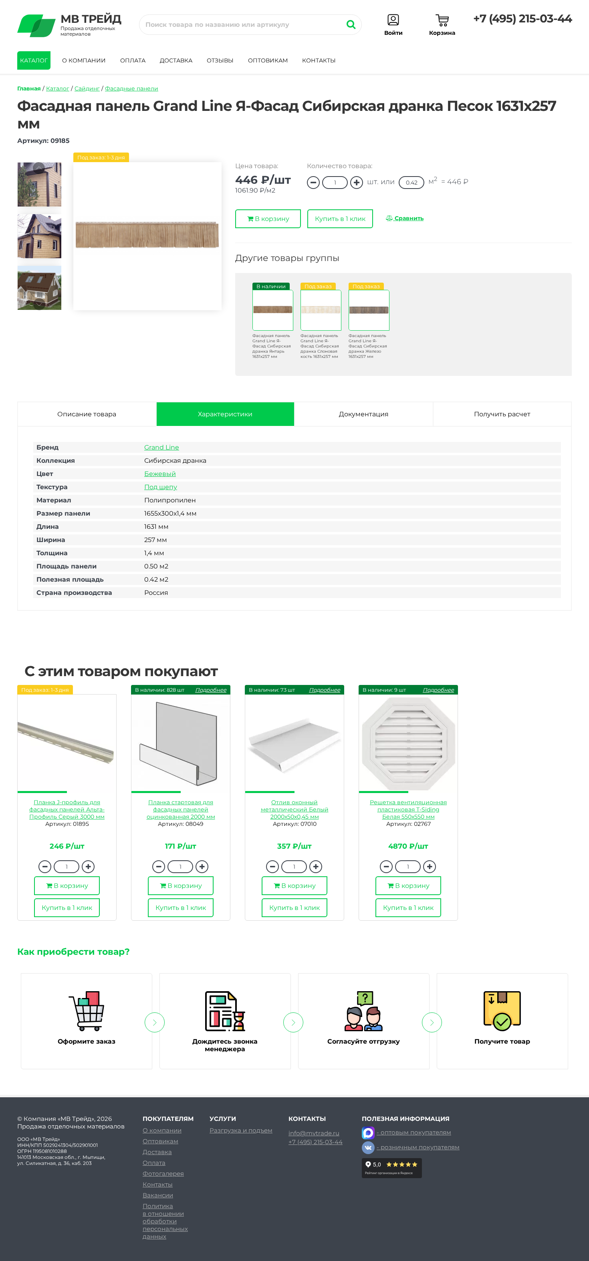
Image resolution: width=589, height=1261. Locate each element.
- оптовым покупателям (414, 1132)
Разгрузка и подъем (241, 1130)
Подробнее (210, 690)
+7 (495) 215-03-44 (522, 18)
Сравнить (408, 218)
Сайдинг (87, 88)
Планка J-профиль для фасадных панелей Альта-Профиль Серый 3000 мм (67, 809)
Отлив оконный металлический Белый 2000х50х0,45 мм (295, 809)
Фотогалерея (163, 1173)
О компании (84, 60)
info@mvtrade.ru (313, 1133)
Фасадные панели (131, 88)
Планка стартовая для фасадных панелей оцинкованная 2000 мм (181, 809)
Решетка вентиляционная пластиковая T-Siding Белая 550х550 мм (408, 809)
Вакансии (158, 1195)
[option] (39, 188)
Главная (29, 88)
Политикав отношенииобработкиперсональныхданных (165, 1221)
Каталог (34, 60)
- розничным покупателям (418, 1147)
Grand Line (161, 447)
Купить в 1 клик (340, 219)
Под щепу (160, 487)
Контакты (319, 60)
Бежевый (160, 474)
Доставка (176, 60)
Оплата (132, 60)
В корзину (271, 219)
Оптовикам (268, 60)
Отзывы (220, 60)
